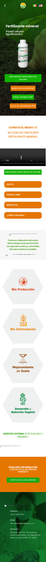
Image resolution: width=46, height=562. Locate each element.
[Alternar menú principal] (5, 5)
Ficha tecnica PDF (23, 97)
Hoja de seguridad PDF (23, 106)
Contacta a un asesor (23, 480)
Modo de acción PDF (23, 88)
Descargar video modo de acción (23, 78)
